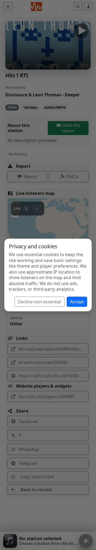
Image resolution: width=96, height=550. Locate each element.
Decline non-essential (39, 302)
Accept (77, 302)
